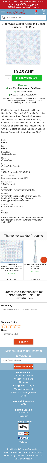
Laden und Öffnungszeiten (23, 392)
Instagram (23, 416)
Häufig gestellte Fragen (23, 386)
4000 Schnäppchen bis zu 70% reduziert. (23, 7)
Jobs (23, 396)
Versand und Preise (23, 375)
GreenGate (6, 160)
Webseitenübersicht (23, 389)
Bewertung (6, 305)
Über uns (23, 382)
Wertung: (9, 322)
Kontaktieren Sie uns (23, 379)
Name (4, 330)
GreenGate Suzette (10, 166)
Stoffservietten (8, 154)
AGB (23, 404)
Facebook (23, 412)
